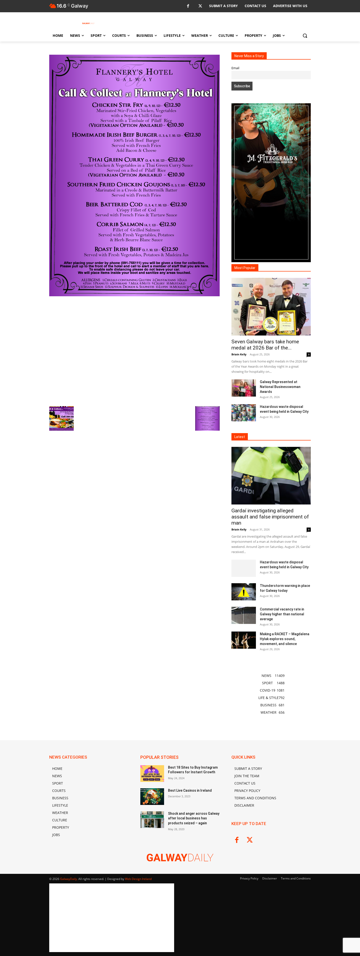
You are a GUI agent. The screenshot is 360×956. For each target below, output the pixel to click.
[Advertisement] (134, 350)
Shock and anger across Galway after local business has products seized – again (193, 818)
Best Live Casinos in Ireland (190, 790)
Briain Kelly (238, 354)
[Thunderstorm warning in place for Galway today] (243, 591)
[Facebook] (187, 6)
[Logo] (88, 23)
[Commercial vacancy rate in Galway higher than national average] (243, 615)
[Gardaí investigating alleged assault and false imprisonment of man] (271, 475)
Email (235, 68)
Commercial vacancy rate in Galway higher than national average (282, 614)
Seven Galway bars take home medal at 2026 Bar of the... (265, 345)
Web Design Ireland (138, 879)
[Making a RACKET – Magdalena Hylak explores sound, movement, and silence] (243, 640)
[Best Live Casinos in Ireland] (152, 796)
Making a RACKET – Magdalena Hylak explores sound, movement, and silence (284, 639)
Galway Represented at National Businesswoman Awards (280, 387)
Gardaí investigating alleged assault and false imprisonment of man (270, 517)
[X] (200, 6)
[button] (305, 35)
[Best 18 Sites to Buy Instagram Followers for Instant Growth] (152, 773)
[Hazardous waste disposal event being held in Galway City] (243, 412)
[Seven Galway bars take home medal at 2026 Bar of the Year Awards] (271, 307)
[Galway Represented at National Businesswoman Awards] (243, 388)
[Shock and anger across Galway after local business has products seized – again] (152, 819)
